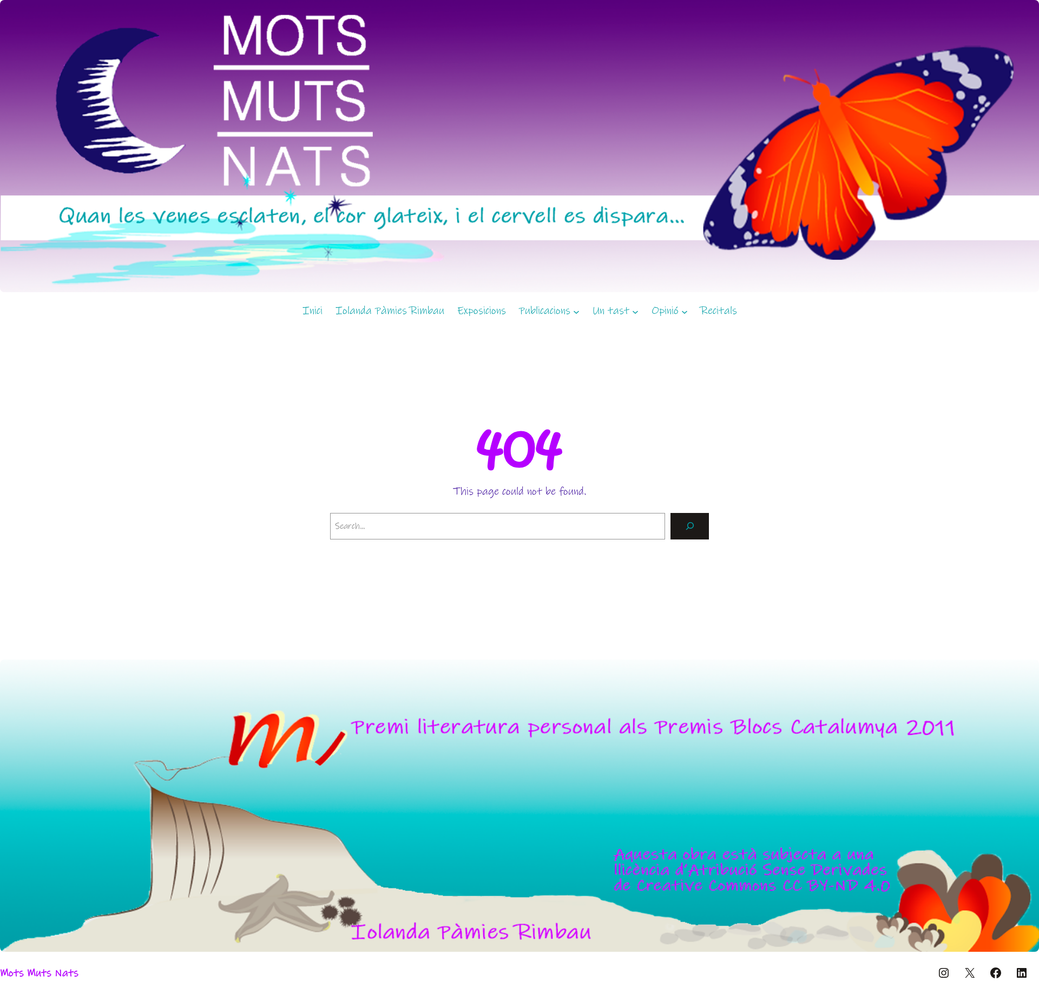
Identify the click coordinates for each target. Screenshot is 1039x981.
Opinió (665, 311)
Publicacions (544, 311)
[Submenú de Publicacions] (576, 311)
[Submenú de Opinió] (684, 311)
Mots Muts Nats (39, 973)
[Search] (689, 526)
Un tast (611, 311)
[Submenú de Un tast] (635, 311)
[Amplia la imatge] (1025, 673)
